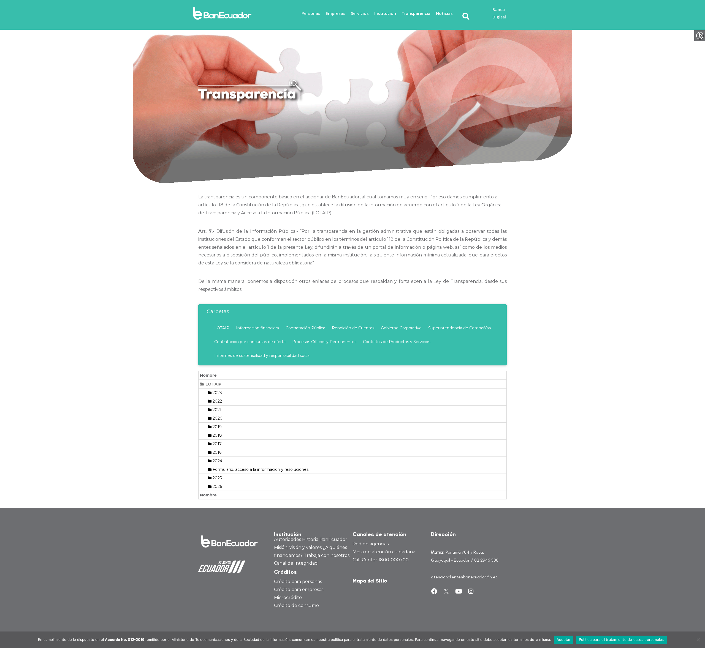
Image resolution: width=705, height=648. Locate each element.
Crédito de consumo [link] (296, 605)
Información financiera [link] (257, 328)
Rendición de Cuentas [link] (353, 328)
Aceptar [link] (564, 639)
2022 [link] (217, 401)
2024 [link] (217, 460)
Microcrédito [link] (288, 597)
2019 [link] (217, 426)
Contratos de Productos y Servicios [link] (396, 341)
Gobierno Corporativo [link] (401, 328)
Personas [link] (311, 13)
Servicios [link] (360, 13)
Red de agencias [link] (370, 543)
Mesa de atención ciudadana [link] (383, 551)
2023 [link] (217, 392)
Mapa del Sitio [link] (369, 581)
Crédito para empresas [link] (298, 589)
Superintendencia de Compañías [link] (459, 328)
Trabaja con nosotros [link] (326, 555)
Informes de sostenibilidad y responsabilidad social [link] (262, 355)
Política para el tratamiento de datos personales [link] (621, 639)
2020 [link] (217, 418)
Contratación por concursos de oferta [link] (250, 341)
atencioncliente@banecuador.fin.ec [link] (464, 576)
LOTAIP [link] (221, 328)
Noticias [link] (444, 13)
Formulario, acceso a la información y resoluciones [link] (260, 469)
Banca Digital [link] (499, 13)
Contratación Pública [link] (305, 328)
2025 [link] (217, 477)
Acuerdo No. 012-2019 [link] (125, 639)
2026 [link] (217, 486)
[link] (224, 13)
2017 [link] (217, 443)
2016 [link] (216, 452)
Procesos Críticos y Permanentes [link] (324, 341)
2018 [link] (217, 435)
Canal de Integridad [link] (296, 563)
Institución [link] (385, 13)
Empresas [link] (335, 13)
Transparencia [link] (416, 13)
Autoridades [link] (287, 539)
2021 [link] (216, 409)
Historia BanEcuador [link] (324, 539)
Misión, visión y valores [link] (298, 547)
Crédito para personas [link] (298, 581)
